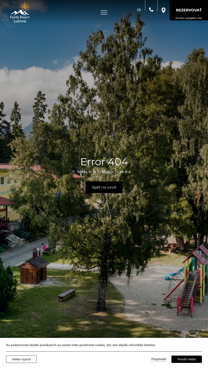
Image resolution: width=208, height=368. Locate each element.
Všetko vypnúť (21, 359)
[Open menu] (104, 12)
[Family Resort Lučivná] (20, 12)
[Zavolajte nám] (151, 9)
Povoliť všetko (187, 359)
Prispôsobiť (158, 359)
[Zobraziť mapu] (163, 10)
